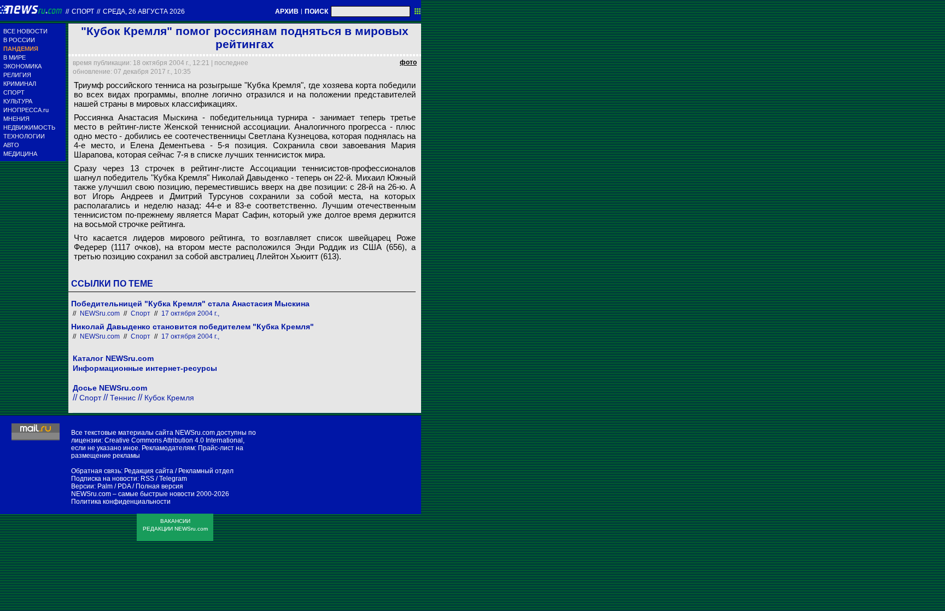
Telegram (173, 478)
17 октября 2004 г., (190, 313)
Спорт (83, 11)
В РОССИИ (19, 40)
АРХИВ (287, 11)
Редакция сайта (148, 471)
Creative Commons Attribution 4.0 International (173, 440)
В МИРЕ (14, 57)
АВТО (11, 145)
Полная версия (159, 486)
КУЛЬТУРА (17, 101)
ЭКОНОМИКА (22, 66)
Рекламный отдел (206, 471)
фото (408, 62)
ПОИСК (316, 11)
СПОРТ (14, 92)
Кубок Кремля (169, 397)
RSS (147, 478)
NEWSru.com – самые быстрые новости (133, 494)
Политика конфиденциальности (121, 501)
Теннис (123, 397)
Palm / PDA (114, 486)
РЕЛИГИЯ (17, 75)
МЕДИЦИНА (20, 153)
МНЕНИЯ (16, 118)
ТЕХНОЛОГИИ (24, 136)
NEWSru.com (100, 313)
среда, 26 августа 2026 (144, 11)
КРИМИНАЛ (19, 83)
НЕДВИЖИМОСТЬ (29, 127)
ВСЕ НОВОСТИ (25, 31)
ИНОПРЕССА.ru (26, 110)
